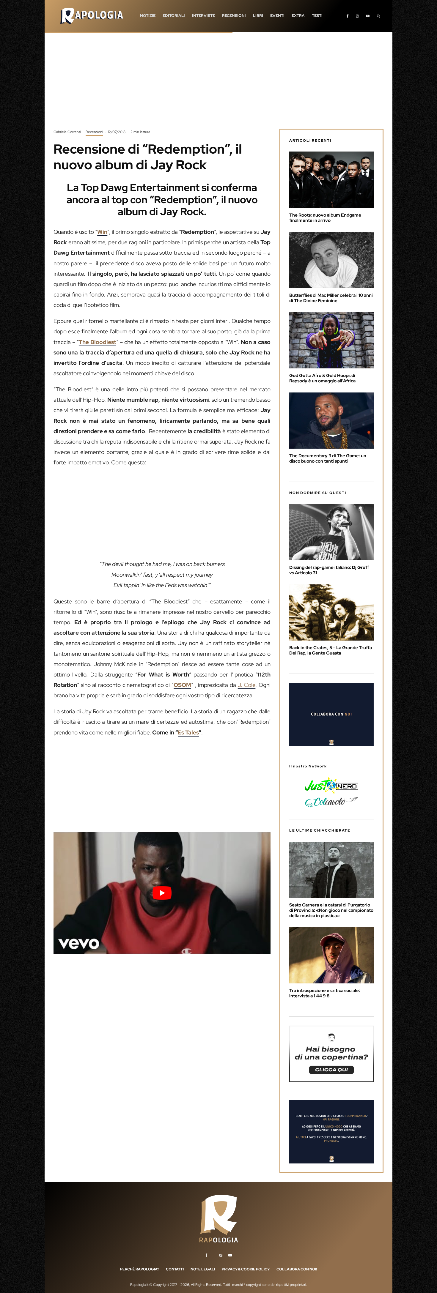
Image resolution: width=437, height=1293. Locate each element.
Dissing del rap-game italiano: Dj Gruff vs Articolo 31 (329, 570)
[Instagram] (357, 16)
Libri (258, 15)
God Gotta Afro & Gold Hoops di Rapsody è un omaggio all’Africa (322, 378)
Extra (298, 15)
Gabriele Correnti (67, 132)
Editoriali (174, 15)
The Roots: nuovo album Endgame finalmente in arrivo (325, 217)
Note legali (203, 1269)
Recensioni (234, 15)
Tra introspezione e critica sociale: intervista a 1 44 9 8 (324, 993)
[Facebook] (347, 16)
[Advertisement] (218, 84)
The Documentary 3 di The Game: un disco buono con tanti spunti (327, 458)
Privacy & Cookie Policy (246, 1269)
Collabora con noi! (296, 1269)
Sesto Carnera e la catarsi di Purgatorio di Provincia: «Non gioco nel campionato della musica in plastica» (331, 910)
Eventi (277, 15)
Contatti (175, 1269)
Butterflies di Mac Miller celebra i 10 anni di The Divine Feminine (331, 298)
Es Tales (188, 732)
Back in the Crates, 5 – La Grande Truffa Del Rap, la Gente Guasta (330, 650)
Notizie (147, 15)
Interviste (203, 15)
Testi (317, 15)
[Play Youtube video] (162, 893)
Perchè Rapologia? (139, 1269)
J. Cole (247, 685)
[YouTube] (367, 16)
